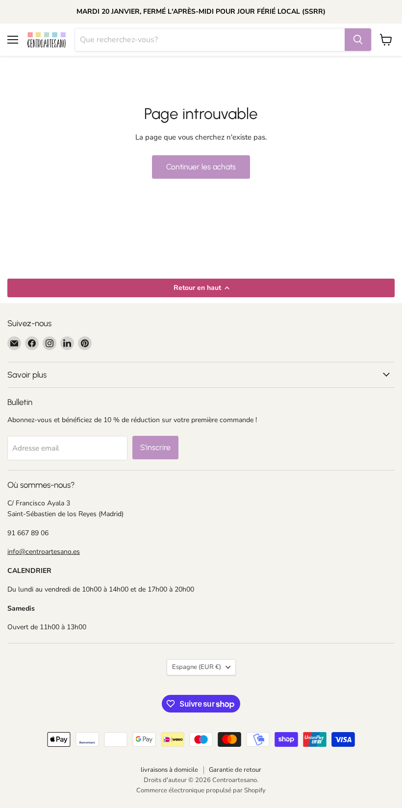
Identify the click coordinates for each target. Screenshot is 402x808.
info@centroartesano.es (43, 551)
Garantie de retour (235, 769)
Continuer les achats (201, 166)
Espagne (196, 667)
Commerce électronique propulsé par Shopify (201, 790)
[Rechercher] (358, 39)
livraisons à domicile (169, 769)
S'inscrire (155, 447)
